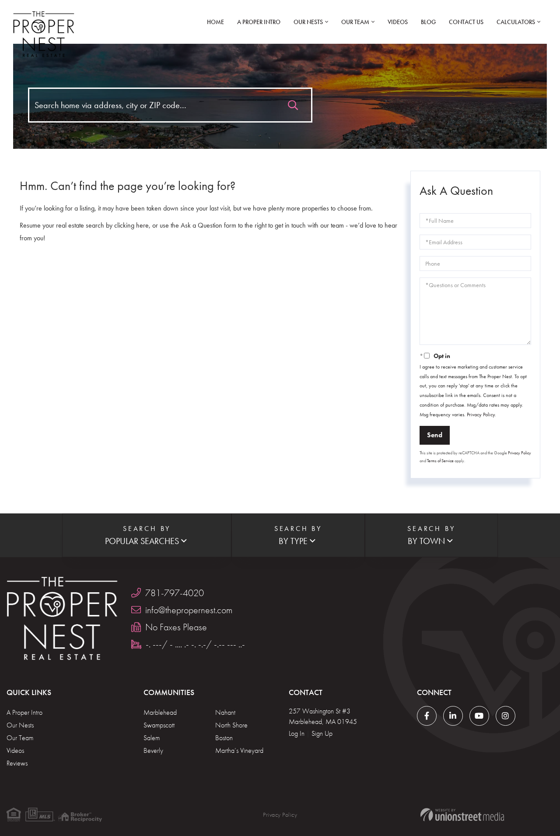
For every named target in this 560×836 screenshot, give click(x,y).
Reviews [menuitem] (17, 763)
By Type (293, 541)
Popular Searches (142, 541)
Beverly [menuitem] (153, 750)
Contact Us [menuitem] (466, 22)
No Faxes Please (176, 627)
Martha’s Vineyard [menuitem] (239, 750)
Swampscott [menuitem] (159, 725)
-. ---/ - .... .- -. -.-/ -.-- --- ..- (195, 644)
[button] (293, 103)
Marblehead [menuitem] (160, 712)
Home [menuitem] (215, 22)
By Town (426, 541)
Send (434, 434)
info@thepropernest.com (188, 610)
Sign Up (322, 733)
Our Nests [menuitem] (308, 22)
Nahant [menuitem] (225, 712)
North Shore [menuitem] (231, 725)
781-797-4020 (174, 593)
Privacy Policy (481, 414)
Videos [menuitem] (398, 22)
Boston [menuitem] (224, 737)
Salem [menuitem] (152, 737)
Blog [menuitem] (428, 22)
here (142, 225)
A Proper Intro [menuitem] (258, 22)
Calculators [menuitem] (516, 22)
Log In (296, 733)
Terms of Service (440, 461)
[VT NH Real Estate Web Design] (462, 815)
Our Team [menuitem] (355, 22)
